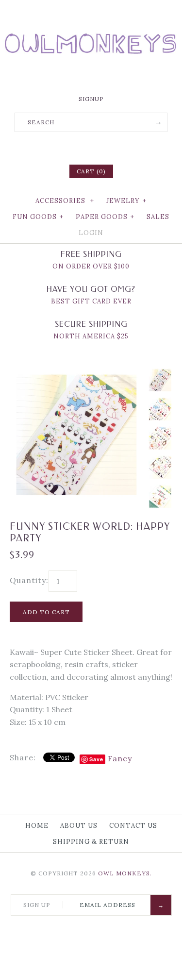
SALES (158, 217)
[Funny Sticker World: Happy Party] (76, 374)
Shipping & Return (91, 842)
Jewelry (126, 201)
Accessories (64, 201)
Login (91, 233)
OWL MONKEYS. (125, 873)
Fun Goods (38, 217)
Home (37, 825)
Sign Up (36, 904)
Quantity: (29, 580)
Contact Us (133, 825)
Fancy (120, 758)
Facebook (66, 147)
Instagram (104, 147)
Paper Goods (105, 217)
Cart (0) (91, 171)
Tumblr (116, 147)
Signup (91, 98)
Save (96, 759)
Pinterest (91, 147)
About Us (79, 825)
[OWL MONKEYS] (91, 14)
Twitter (78, 147)
